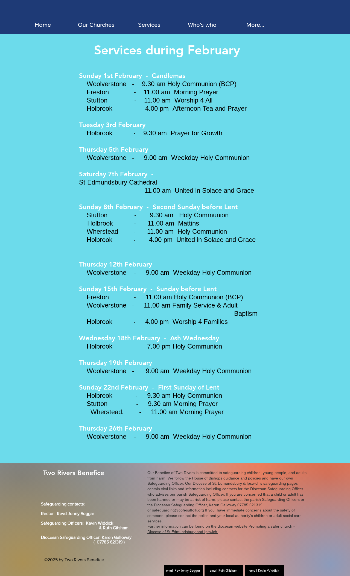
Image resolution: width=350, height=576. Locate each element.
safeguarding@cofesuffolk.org (178, 510)
